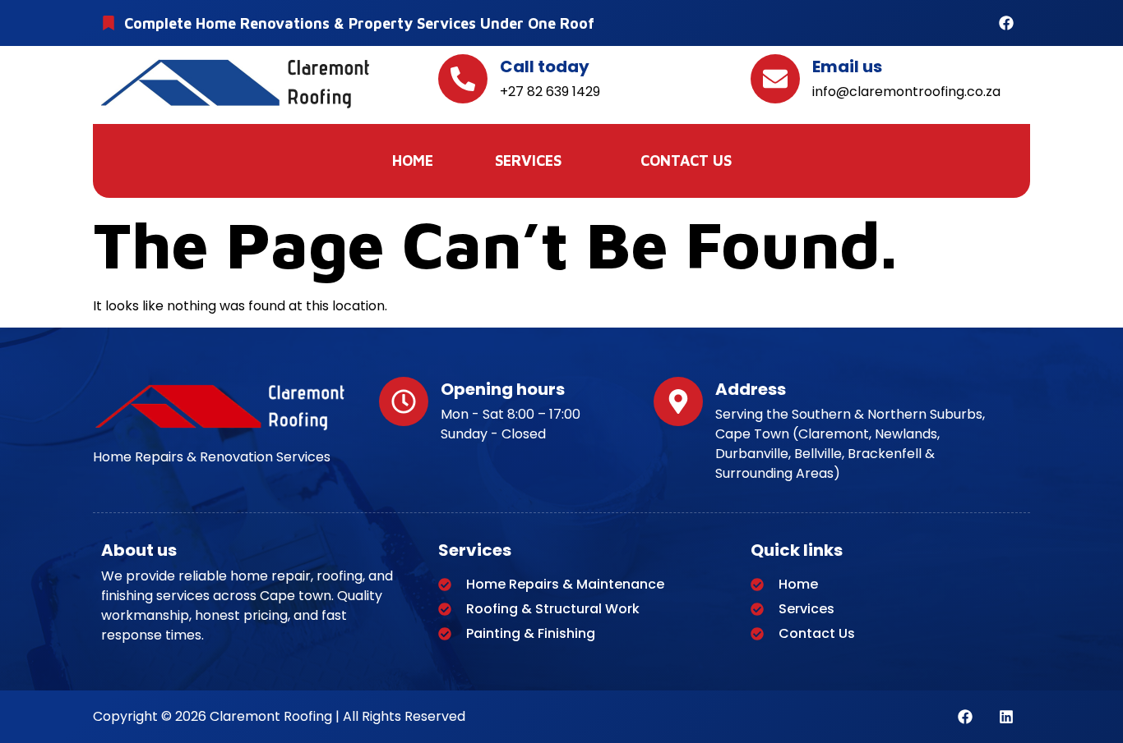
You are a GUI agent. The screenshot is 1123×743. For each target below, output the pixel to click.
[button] (536, 161)
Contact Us (686, 160)
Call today (544, 66)
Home (412, 160)
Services (528, 160)
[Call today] (463, 78)
